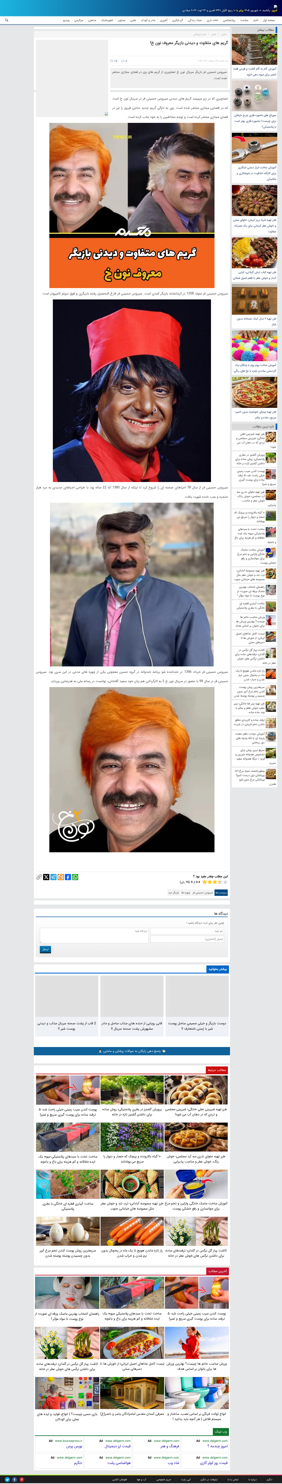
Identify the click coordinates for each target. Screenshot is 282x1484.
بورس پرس (74, 1446)
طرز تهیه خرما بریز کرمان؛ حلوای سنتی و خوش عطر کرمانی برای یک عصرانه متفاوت (254, 226)
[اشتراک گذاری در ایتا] (61, 877)
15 (115, 61)
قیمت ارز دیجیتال (118, 1446)
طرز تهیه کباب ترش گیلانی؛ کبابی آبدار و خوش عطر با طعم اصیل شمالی (254, 275)
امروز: (274, 10)
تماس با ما (233, 1480)
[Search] (7, 20)
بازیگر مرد (173, 892)
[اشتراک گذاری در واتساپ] (75, 877)
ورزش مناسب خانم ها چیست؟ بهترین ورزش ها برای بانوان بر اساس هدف (197, 1366)
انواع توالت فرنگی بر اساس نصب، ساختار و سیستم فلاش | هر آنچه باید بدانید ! (196, 1416)
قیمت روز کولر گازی (214, 1463)
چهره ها (185, 892)
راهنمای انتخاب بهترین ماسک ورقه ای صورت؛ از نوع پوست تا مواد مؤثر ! (67, 1316)
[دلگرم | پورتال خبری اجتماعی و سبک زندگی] (272, 7)
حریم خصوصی (163, 1480)
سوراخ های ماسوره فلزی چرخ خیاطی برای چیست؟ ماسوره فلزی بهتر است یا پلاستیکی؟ (255, 121)
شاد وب (173, 1463)
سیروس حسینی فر (203, 892)
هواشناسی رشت (119, 1463)
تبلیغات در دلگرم (209, 1480)
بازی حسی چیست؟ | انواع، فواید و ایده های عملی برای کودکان (67, 1417)
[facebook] (14, 1479)
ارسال (45, 949)
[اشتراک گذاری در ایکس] (46, 877)
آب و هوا (141, 1480)
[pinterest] (21, 1479)
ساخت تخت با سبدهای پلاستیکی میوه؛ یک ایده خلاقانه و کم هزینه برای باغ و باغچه (132, 1316)
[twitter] (7, 1479)
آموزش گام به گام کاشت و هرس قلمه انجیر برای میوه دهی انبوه (254, 71)
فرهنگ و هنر (170, 1446)
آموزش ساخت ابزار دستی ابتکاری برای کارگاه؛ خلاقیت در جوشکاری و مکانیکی (256, 173)
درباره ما (253, 1480)
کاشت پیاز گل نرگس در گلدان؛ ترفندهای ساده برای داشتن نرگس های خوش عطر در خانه (67, 1366)
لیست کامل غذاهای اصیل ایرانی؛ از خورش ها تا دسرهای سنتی (132, 1366)
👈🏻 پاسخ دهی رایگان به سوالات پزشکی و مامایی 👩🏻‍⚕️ (132, 1051)
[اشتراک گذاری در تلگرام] (53, 877)
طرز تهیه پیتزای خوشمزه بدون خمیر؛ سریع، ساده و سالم (255, 415)
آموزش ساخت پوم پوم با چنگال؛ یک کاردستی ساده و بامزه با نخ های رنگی (255, 368)
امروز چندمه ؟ (217, 1446)
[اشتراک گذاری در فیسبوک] (68, 877)
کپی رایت (186, 1480)
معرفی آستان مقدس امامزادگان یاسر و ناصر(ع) (132, 1413)
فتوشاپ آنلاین (119, 1480)
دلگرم (78, 1463)
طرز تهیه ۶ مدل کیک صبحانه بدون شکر (256, 321)
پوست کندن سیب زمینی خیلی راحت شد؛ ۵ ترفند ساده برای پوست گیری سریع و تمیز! (197, 1316)
